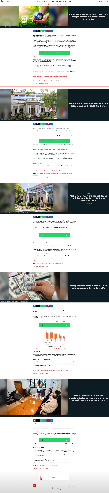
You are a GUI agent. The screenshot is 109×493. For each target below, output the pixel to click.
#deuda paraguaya (46, 370)
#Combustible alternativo (55, 80)
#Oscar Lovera (44, 465)
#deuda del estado (59, 370)
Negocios (88, 193)
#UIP (40, 465)
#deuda (41, 370)
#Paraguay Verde (47, 79)
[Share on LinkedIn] (51, 31)
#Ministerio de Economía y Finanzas (56, 79)
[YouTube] (75, 486)
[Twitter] (71, 486)
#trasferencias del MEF (59, 263)
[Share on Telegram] (44, 31)
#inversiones (56, 465)
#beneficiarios (35, 174)
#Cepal (38, 370)
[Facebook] (69, 486)
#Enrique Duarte (50, 465)
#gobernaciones (51, 263)
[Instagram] (73, 486)
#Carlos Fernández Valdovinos (38, 80)
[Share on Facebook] (34, 31)
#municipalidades (45, 263)
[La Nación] (5, 1)
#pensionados (69, 173)
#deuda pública (52, 370)
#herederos (64, 173)
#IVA (40, 263)
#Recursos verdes (47, 80)
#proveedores (46, 173)
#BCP (64, 370)
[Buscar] (107, 1)
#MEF (64, 79)
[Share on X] (38, 31)
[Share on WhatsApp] (41, 31)
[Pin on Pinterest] (48, 31)
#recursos (41, 173)
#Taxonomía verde (40, 79)
